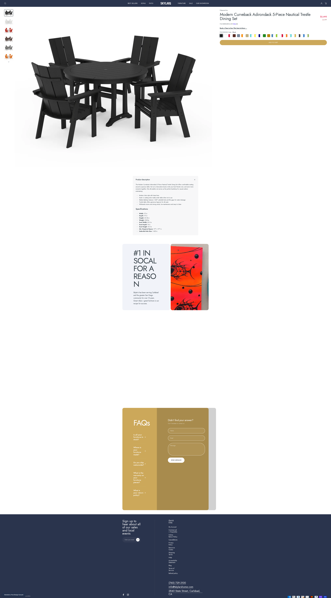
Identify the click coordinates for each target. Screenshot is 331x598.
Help (170, 558)
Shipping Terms (172, 554)
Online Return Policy (173, 536)
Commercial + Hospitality (173, 531)
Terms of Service (171, 569)
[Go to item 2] (8, 21)
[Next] (207, 92)
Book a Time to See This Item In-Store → (233, 28)
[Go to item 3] (8, 30)
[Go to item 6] (8, 56)
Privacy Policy (171, 544)
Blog (170, 565)
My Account (172, 527)
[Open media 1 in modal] (113, 88)
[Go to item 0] (8, 13)
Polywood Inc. (224, 10)
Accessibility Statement (173, 561)
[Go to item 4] (8, 39)
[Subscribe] (138, 539)
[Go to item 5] (8, 47)
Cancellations (173, 540)
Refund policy (173, 573)
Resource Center (172, 549)
